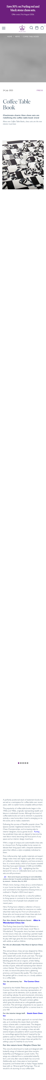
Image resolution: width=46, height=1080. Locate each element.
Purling (36, 831)
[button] (42, 27)
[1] (20, 868)
